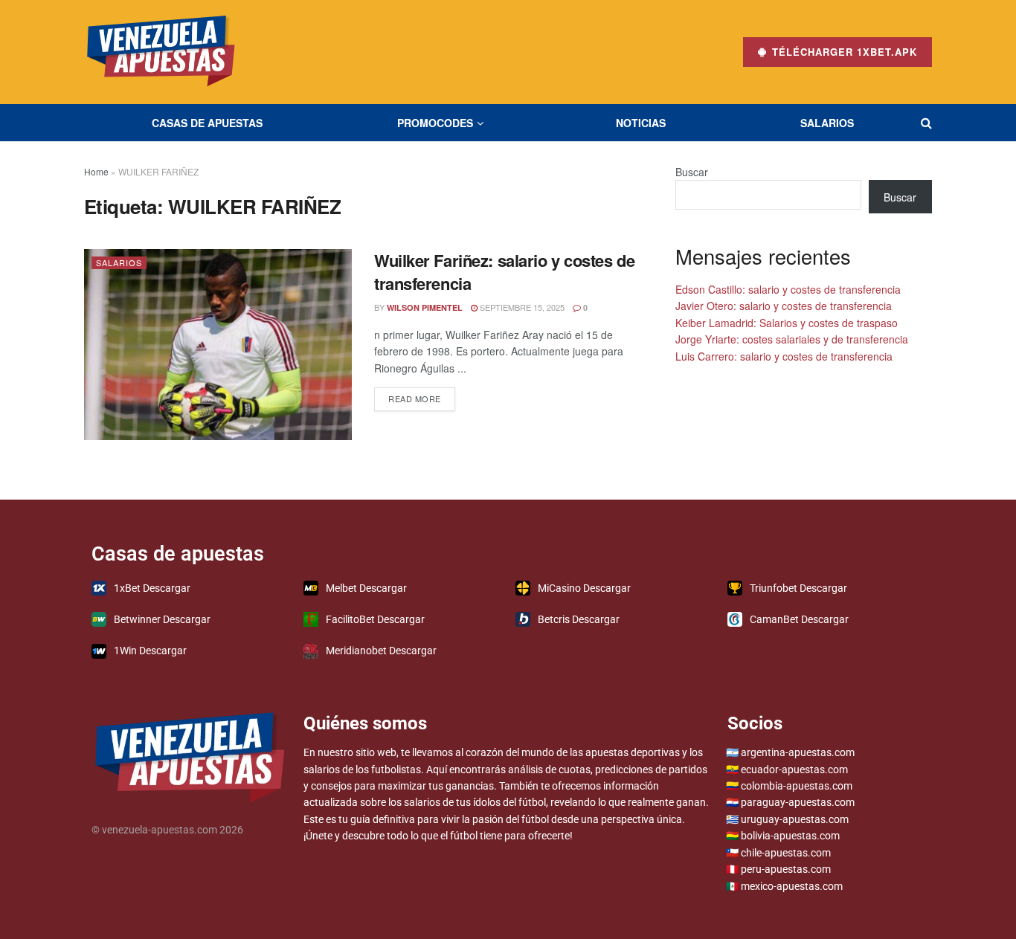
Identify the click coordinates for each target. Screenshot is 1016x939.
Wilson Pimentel (425, 307)
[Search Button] (926, 122)
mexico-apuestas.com (792, 886)
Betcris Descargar (579, 619)
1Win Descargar (150, 650)
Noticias (641, 122)
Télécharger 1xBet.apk (842, 52)
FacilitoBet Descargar (375, 619)
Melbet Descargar (366, 588)
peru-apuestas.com (786, 869)
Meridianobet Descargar (381, 650)
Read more (421, 395)
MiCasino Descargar (584, 588)
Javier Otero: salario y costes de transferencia (783, 305)
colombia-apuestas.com (796, 786)
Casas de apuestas (207, 122)
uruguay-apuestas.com (795, 819)
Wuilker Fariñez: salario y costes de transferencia (504, 271)
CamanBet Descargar (799, 619)
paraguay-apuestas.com (798, 802)
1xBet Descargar (152, 588)
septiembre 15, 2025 (521, 307)
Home (96, 171)
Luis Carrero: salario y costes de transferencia (784, 356)
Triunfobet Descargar (798, 588)
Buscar (691, 171)
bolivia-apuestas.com (790, 836)
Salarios (827, 122)
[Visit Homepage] (161, 52)
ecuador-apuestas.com (794, 769)
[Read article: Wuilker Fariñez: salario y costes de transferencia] (218, 344)
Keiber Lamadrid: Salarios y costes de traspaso (786, 322)
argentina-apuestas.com (798, 752)
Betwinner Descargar (162, 619)
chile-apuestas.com (786, 853)
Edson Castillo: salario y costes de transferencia (788, 289)
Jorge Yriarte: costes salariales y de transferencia (791, 339)
